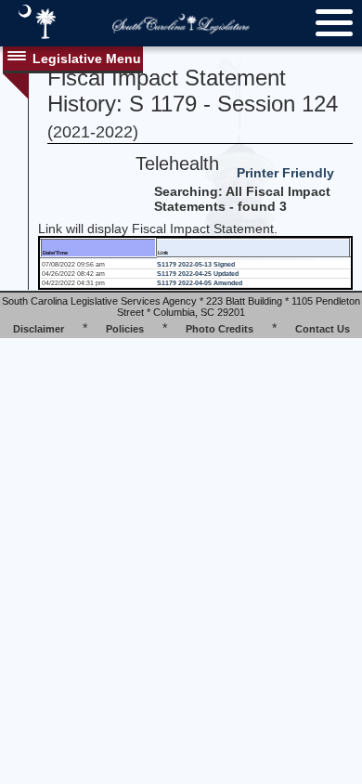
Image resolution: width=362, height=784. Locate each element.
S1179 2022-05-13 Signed (196, 264)
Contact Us (322, 328)
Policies (125, 328)
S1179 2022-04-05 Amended (199, 283)
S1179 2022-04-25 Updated (198, 273)
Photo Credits (219, 328)
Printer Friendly (285, 172)
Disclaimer (38, 328)
